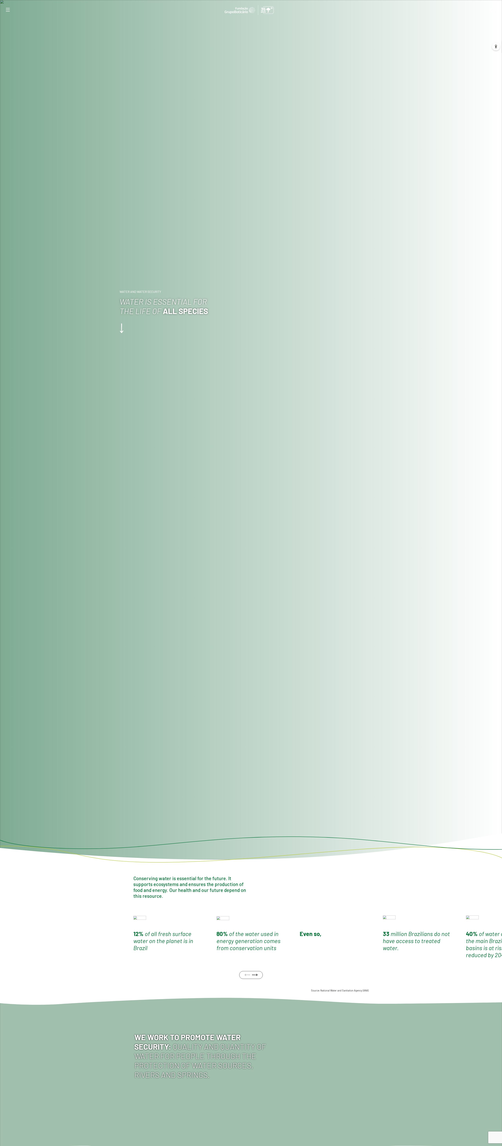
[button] (255, 975)
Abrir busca (492, 10)
